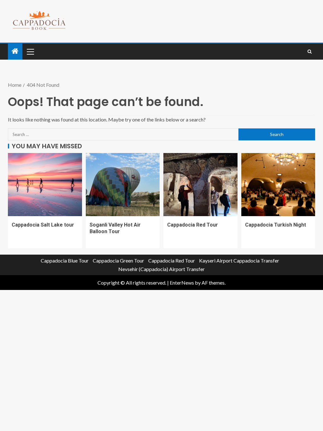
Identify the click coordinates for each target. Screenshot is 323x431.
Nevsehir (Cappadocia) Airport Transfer (161, 269)
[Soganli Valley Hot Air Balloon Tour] (123, 184)
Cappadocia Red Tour (192, 225)
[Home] (15, 51)
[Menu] (30, 51)
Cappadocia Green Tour (118, 260)
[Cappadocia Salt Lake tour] (45, 184)
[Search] (310, 51)
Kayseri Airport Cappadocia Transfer (239, 260)
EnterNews (182, 283)
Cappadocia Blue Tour (65, 260)
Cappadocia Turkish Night (275, 225)
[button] (30, 51)
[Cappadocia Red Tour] (200, 184)
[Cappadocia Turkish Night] (278, 184)
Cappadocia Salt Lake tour (43, 225)
